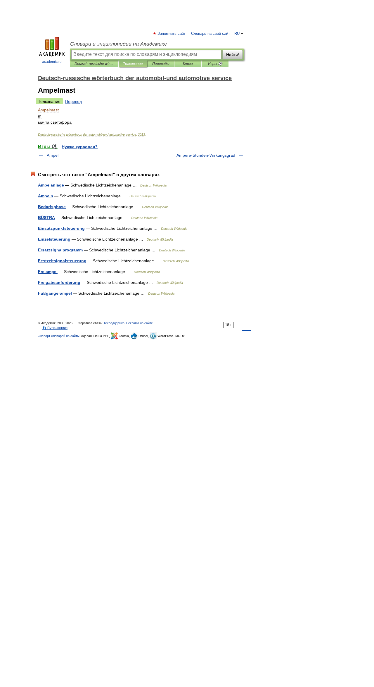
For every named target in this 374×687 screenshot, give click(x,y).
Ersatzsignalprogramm (60, 250)
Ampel (52, 155)
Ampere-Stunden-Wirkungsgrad (205, 155)
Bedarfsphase (52, 206)
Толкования (133, 64)
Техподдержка (113, 323)
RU (237, 34)
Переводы (160, 64)
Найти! (232, 54)
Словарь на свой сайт (210, 34)
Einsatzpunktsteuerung (61, 228)
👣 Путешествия (54, 327)
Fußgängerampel (55, 293)
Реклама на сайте (139, 323)
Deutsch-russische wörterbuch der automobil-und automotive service (94, 64)
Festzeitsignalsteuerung (62, 260)
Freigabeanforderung (59, 282)
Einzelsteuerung (54, 239)
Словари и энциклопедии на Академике (118, 44)
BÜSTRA (46, 217)
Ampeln (45, 196)
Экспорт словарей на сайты (58, 336)
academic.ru (52, 62)
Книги (188, 64)
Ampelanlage (51, 185)
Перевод (73, 101)
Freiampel (48, 271)
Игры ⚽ (215, 64)
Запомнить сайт (172, 34)
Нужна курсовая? (80, 146)
